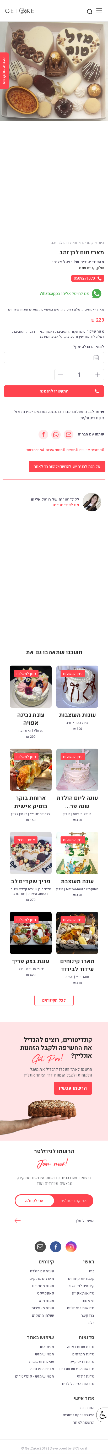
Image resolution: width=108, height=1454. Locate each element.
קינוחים (87, 242)
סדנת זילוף (85, 1376)
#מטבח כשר (35, 450)
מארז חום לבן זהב (64, 242)
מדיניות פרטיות (42, 1369)
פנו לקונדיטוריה (66, 505)
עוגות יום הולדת (42, 1271)
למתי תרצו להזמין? (88, 346)
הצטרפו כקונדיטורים (78, 1415)
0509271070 (84, 278)
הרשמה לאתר (83, 1422)
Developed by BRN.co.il (68, 1448)
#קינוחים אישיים (91, 450)
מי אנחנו (88, 1300)
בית (101, 242)
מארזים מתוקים (42, 1278)
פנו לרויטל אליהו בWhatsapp (65, 293)
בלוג (91, 1323)
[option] (54, 71)
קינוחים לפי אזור (81, 1286)
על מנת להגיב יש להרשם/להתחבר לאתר (67, 466)
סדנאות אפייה (83, 1293)
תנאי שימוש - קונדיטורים (34, 1376)
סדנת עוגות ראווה (80, 1347)
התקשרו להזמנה (54, 391)
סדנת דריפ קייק (81, 1361)
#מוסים (72, 450)
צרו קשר (87, 1315)
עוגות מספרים (43, 1286)
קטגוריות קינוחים (81, 1278)
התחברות (87, 1408)
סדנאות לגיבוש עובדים (77, 1369)
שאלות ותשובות (41, 1361)
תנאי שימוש (44, 1354)
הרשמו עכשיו (73, 1088)
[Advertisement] (54, 180)
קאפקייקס (45, 1293)
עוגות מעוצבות (42, 1308)
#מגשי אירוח (55, 450)
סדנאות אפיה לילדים (78, 1384)
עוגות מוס (46, 1300)
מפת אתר (46, 1347)
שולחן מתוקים (43, 1315)
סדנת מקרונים (83, 1354)
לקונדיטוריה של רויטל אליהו (55, 499)
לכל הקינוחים (54, 1000)
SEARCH (90, 11)
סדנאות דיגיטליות (80, 1308)
